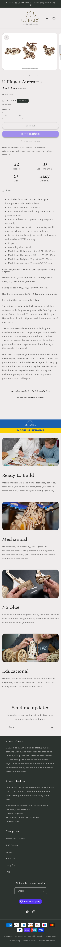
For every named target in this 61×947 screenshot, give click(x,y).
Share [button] (8, 190)
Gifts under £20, (23, 151)
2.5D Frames (12, 845)
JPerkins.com (12, 821)
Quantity (6, 109)
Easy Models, (39, 148)
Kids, (34, 151)
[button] (6, 18)
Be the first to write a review (30, 397)
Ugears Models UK (18, 936)
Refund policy (51, 936)
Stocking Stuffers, (44, 151)
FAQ (8, 872)
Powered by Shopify (35, 936)
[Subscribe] (51, 727)
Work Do (6, 155)
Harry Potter (12, 865)
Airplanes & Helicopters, (22, 148)
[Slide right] (37, 75)
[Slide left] (24, 75)
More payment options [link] (30, 141)
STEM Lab (10, 859)
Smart (9, 852)
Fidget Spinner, (9, 151)
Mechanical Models (15, 839)
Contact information (47, 941)
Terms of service (30, 941)
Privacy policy (14, 941)
